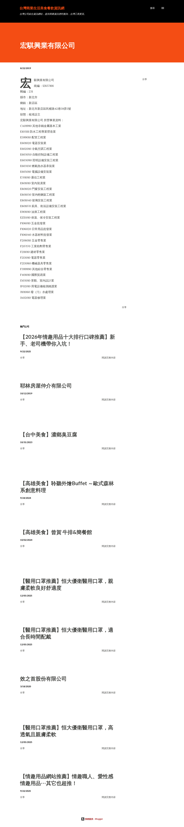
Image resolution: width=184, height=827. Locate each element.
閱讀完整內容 (109, 357)
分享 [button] (144, 79)
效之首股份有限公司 (43, 678)
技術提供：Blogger (94, 819)
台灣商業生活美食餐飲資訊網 (42, 8)
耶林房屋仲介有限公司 (46, 385)
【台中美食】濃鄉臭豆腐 (48, 434)
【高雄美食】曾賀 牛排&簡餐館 (56, 532)
